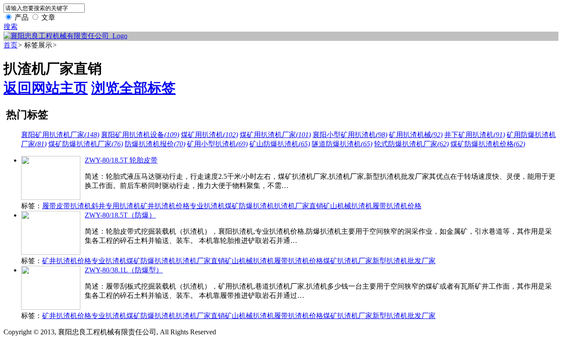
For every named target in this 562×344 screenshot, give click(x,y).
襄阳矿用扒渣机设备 (140, 134)
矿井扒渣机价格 (165, 206)
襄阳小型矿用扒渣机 (350, 134)
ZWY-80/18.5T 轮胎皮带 (121, 160)
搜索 (11, 26)
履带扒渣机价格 (397, 206)
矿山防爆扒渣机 (279, 144)
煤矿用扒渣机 (209, 134)
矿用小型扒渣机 (217, 144)
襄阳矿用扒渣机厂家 (60, 134)
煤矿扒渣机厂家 (347, 260)
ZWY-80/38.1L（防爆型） (124, 270)
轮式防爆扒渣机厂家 (411, 144)
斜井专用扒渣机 (115, 206)
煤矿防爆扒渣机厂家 (85, 144)
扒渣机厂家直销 (298, 206)
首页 (11, 45)
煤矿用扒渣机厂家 (275, 134)
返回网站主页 (46, 88)
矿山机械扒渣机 (347, 206)
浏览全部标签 (133, 88)
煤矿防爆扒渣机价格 (487, 144)
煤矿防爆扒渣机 (249, 206)
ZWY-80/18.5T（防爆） (120, 215)
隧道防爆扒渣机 (342, 144)
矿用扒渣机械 (416, 134)
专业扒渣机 (207, 206)
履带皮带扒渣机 (66, 206)
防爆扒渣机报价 (155, 144)
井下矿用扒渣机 (474, 134)
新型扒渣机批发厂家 (404, 260)
